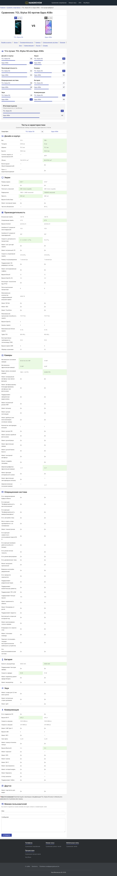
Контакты (35, 866)
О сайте (27, 866)
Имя (2, 811)
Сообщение (5, 817)
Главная (2, 7)
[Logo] (34, 3)
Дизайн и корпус (6, 42)
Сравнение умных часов (53, 846)
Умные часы (72, 2)
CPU (80, 2)
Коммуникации (29, 45)
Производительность (26, 42)
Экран (16, 42)
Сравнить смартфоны (13, 7)
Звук (20, 45)
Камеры (38, 42)
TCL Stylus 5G (5, 58)
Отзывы (45, 45)
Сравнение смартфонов (59, 2)
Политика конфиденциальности (49, 866)
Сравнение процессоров (33, 854)
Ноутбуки (86, 2)
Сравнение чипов (71, 846)
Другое (38, 45)
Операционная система (50, 42)
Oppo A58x (4, 63)
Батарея (62, 42)
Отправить (6, 835)
